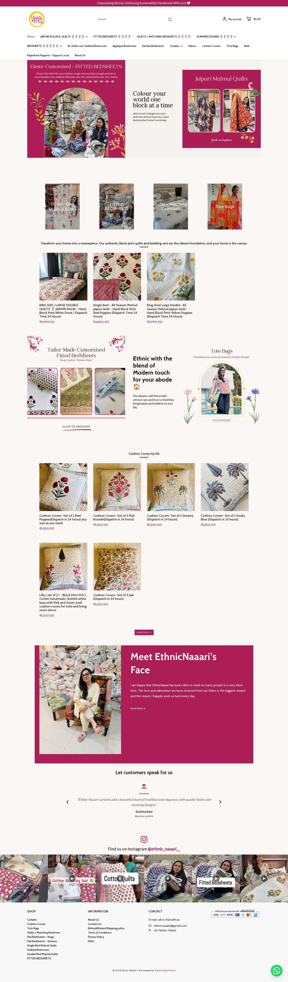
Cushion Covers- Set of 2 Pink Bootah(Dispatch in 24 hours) (114, 517)
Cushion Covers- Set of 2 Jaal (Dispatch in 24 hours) (113, 597)
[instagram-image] (24, 878)
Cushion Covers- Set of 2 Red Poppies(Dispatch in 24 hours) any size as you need (63, 519)
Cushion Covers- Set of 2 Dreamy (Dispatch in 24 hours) (170, 517)
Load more (143, 632)
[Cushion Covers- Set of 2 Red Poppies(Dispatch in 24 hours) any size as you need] (63, 487)
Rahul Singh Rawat (165, 970)
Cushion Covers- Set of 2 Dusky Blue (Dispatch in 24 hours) (223, 517)
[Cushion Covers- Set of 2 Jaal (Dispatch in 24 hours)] (117, 567)
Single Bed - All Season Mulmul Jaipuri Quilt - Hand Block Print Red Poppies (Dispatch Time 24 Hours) (115, 310)
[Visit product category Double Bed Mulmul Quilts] (62, 207)
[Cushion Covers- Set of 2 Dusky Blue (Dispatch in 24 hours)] (225, 487)
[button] (277, 971)
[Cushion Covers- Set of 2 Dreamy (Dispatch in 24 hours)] (171, 487)
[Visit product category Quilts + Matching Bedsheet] (171, 207)
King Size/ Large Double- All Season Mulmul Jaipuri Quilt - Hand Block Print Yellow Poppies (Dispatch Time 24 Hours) (169, 310)
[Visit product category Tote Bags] (225, 207)
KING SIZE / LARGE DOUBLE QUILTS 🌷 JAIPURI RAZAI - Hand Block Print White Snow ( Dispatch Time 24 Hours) (63, 310)
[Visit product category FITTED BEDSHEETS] (116, 207)
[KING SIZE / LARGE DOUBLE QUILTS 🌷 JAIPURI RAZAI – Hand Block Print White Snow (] (63, 277)
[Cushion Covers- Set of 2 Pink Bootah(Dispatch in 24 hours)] (117, 487)
